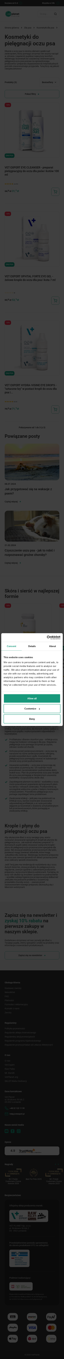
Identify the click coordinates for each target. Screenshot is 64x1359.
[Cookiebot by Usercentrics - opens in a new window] (46, 637)
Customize (30, 708)
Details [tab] (32, 646)
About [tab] (52, 646)
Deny (32, 718)
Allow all (32, 698)
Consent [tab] (11, 646)
